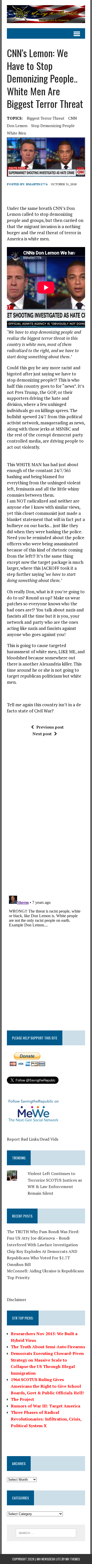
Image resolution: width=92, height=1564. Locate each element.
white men (16, 133)
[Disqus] (46, 818)
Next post (42, 734)
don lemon (17, 125)
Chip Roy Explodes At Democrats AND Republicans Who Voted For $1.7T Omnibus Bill (42, 1258)
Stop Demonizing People (53, 125)
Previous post (50, 727)
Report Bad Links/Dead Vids (32, 1139)
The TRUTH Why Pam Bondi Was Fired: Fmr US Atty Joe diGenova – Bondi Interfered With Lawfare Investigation (43, 1238)
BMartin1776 (37, 184)
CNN (72, 118)
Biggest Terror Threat (45, 118)
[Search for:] (46, 1532)
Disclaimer (16, 1299)
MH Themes (72, 1559)
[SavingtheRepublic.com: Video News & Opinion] (46, 14)
